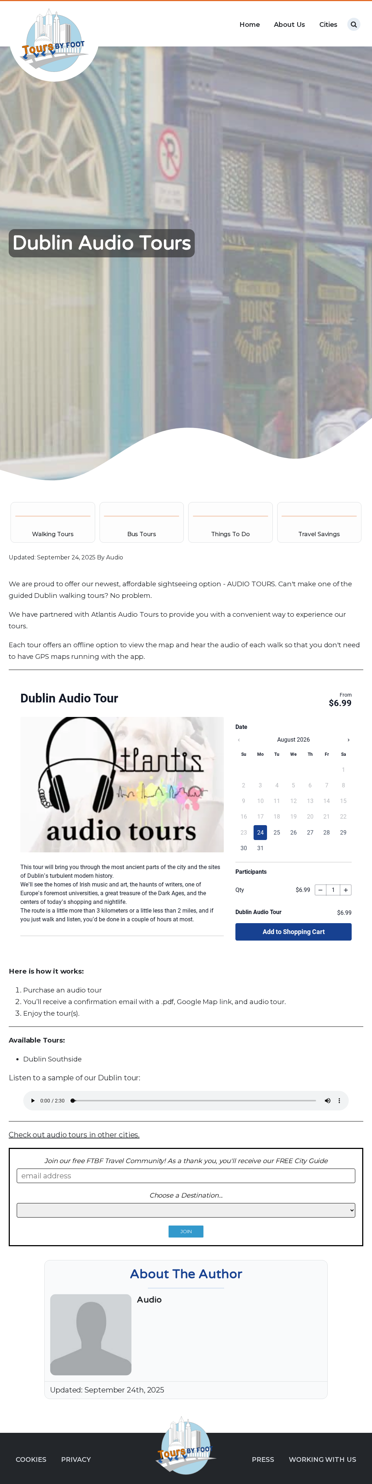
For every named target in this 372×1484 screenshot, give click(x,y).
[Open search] (353, 24)
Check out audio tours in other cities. (74, 1134)
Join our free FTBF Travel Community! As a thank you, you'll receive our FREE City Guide (186, 1161)
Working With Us (322, 1459)
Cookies (31, 1459)
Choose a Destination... (186, 1195)
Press (263, 1459)
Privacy (75, 1459)
